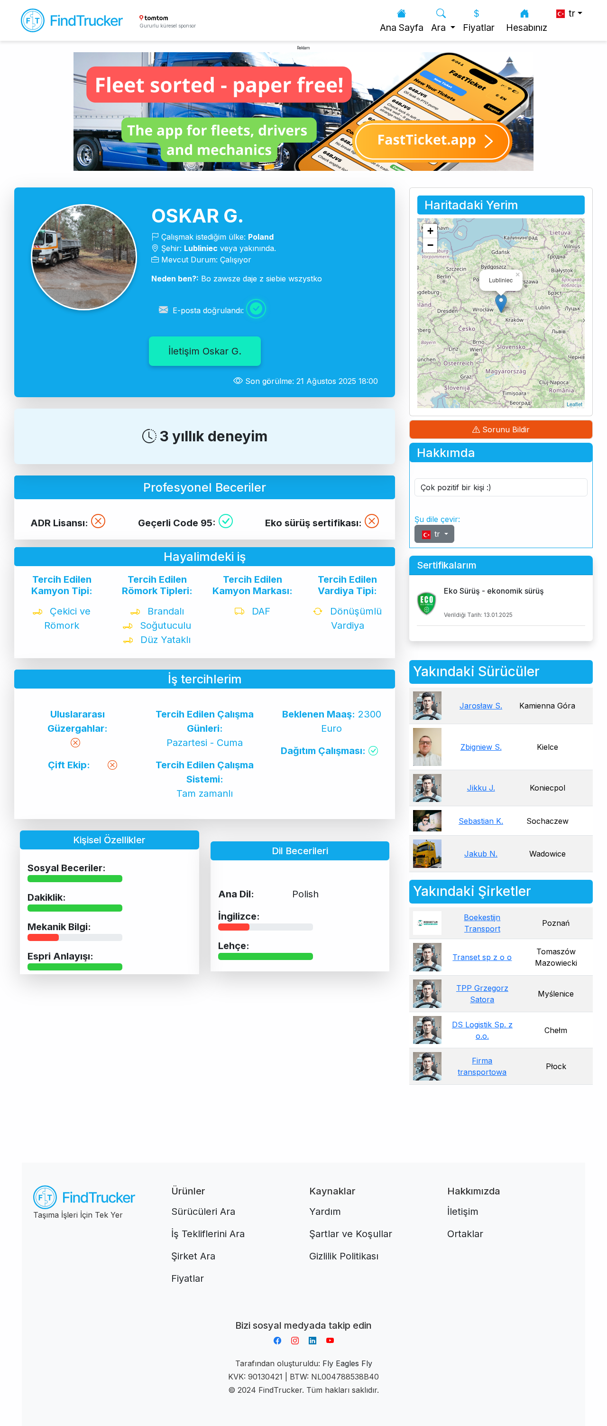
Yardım (325, 1211)
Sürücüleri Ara (203, 1211)
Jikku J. (481, 787)
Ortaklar (465, 1234)
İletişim (462, 1211)
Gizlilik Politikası (343, 1256)
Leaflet (574, 404)
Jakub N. (480, 853)
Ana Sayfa (401, 27)
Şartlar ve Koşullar (350, 1234)
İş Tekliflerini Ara (208, 1234)
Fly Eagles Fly (347, 1363)
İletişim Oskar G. (204, 351)
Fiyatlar (479, 27)
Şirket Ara (193, 1256)
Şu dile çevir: (437, 519)
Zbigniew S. (481, 747)
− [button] (430, 245)
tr (437, 534)
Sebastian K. (481, 821)
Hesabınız (526, 27)
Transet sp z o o (482, 957)
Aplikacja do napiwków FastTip (303, 1314)
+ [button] (430, 231)
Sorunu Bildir (505, 429)
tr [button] (570, 13)
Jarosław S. (481, 705)
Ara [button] (439, 27)
